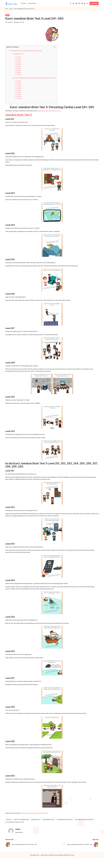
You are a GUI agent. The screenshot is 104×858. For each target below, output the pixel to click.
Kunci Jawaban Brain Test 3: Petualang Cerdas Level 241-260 (26, 50)
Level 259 (19, 96)
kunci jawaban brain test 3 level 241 (65, 819)
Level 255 (19, 88)
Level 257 (19, 92)
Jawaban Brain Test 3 (18, 53)
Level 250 (19, 74)
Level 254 (19, 86)
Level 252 (19, 82)
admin (17, 829)
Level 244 (19, 62)
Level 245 (18, 64)
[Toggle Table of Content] (54, 47)
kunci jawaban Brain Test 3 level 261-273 (49, 111)
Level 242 (18, 58)
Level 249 (18, 72)
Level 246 (18, 66)
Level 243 (18, 60)
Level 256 (19, 90)
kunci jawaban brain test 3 (48, 819)
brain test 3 (8, 819)
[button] (94, 3)
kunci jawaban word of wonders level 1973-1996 (34, 813)
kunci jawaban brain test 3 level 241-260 (84, 819)
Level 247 (18, 68)
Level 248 (18, 70)
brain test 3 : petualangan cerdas (21, 819)
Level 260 (19, 98)
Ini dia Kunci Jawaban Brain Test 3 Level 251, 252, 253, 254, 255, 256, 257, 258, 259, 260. (34, 77)
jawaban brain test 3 (35, 819)
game (7, 15)
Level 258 (19, 94)
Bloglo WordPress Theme (67, 855)
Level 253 (19, 84)
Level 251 (18, 80)
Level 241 (18, 56)
